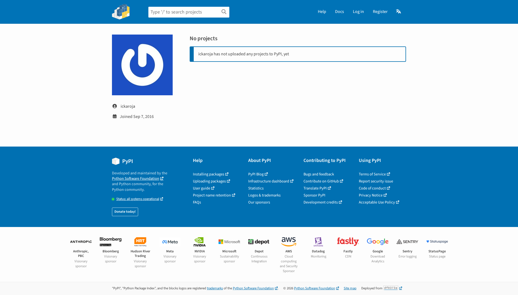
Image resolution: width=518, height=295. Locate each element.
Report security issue (376, 181)
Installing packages (208, 174)
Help (322, 12)
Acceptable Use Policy (377, 202)
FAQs (197, 202)
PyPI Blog (256, 174)
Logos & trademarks (264, 195)
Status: (137, 199)
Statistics (256, 188)
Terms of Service (372, 174)
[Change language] (399, 11)
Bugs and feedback (319, 174)
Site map (350, 288)
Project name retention (212, 195)
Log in (358, 12)
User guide (201, 188)
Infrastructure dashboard (268, 181)
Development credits (321, 202)
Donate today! (125, 211)
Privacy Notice (371, 195)
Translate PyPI (315, 188)
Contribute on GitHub (321, 181)
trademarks (215, 288)
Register (380, 12)
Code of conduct (372, 188)
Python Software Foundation (135, 178)
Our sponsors (259, 202)
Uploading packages (209, 181)
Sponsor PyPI (314, 195)
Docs (339, 12)
